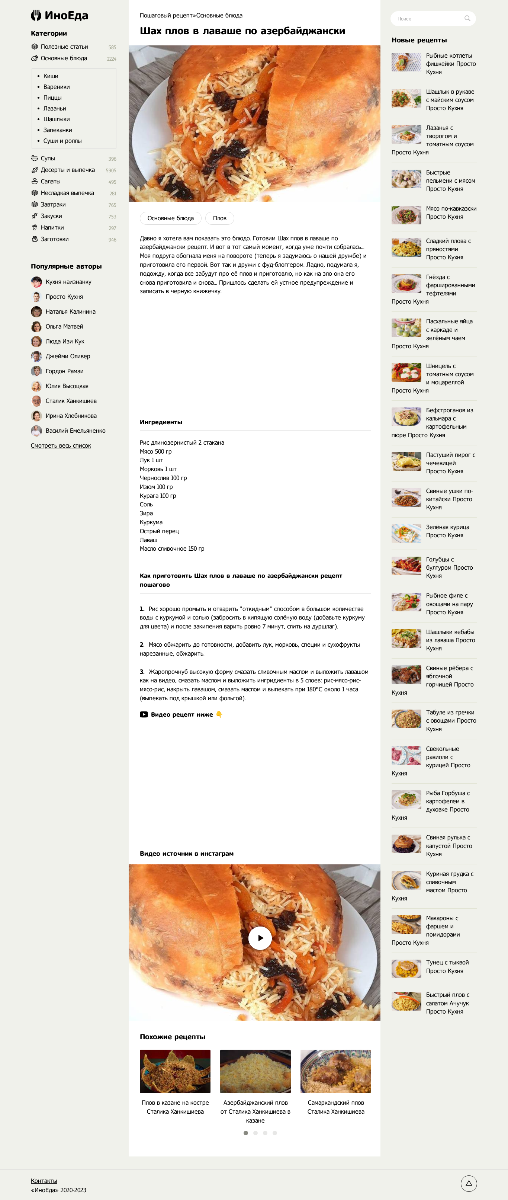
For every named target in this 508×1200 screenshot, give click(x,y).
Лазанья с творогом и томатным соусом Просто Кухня (433, 140)
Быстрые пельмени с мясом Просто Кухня (450, 180)
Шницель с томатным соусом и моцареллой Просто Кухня (433, 378)
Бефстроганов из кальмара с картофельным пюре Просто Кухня (432, 422)
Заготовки (55, 239)
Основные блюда (171, 218)
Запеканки (58, 130)
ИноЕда (67, 15)
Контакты (44, 1180)
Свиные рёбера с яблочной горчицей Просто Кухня (433, 680)
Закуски (51, 216)
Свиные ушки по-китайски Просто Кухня (449, 499)
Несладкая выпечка (67, 192)
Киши (51, 76)
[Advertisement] (254, 357)
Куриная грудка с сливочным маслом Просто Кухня (432, 886)
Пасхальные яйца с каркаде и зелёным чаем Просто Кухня (432, 333)
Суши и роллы (63, 140)
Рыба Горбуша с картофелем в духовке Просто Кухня (431, 805)
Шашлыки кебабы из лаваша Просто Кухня (450, 640)
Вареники (57, 86)
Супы (48, 158)
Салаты (51, 181)
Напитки (52, 227)
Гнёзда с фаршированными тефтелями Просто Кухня (433, 289)
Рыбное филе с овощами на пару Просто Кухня (449, 603)
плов (296, 238)
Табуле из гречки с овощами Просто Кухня (451, 720)
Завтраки (53, 204)
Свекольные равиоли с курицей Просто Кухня (431, 761)
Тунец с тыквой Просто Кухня (447, 966)
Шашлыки (57, 119)
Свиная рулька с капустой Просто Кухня (449, 845)
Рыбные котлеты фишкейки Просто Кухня (451, 64)
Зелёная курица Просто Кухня (447, 531)
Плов (219, 218)
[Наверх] (469, 1183)
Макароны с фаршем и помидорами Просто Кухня (426, 930)
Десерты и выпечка (68, 169)
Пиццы (53, 97)
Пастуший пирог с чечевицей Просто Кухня (450, 463)
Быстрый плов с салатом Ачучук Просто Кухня (447, 1003)
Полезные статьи (64, 46)
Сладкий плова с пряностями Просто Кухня (448, 249)
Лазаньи (55, 108)
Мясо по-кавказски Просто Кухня (451, 212)
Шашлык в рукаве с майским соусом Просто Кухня (450, 100)
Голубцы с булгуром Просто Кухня (449, 567)
